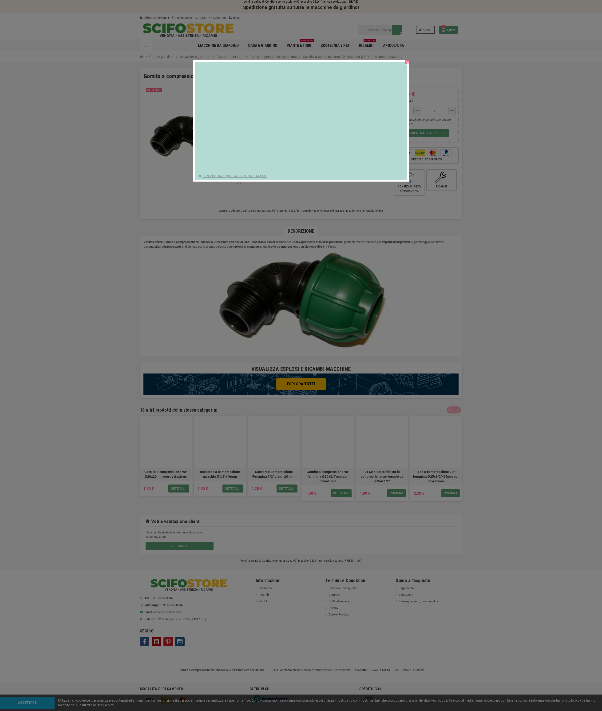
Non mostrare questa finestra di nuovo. (234, 176)
